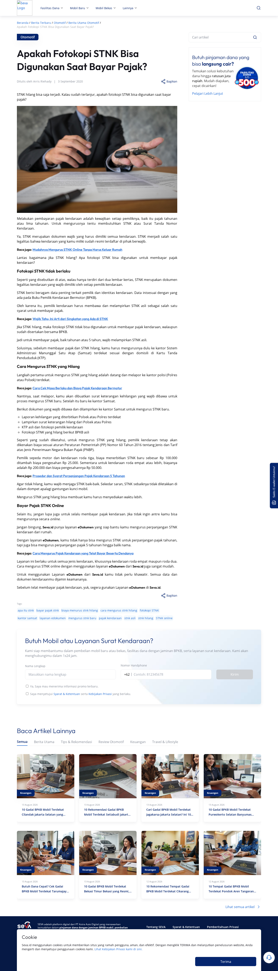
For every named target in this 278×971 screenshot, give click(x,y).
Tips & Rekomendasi (76, 742)
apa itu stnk (26, 610)
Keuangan (138, 742)
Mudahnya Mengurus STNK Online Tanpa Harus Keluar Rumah (77, 249)
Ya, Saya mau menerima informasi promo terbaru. (64, 686)
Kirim (235, 674)
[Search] (255, 37)
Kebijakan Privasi (100, 694)
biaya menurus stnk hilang (79, 610)
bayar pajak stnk (47, 610)
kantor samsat (27, 618)
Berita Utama (44, 742)
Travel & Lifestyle (165, 742)
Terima (225, 961)
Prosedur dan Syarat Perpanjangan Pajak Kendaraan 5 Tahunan (79, 476)
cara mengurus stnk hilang (119, 610)
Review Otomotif (111, 742)
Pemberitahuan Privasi (223, 927)
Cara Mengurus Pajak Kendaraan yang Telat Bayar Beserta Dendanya (83, 553)
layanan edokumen (53, 618)
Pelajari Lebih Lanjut (207, 93)
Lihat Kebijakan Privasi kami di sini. (118, 949)
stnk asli (130, 618)
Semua (22, 742)
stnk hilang (145, 618)
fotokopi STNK (149, 610)
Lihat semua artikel (240, 907)
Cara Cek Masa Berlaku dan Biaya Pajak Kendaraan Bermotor (77, 388)
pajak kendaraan (110, 618)
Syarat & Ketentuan (67, 694)
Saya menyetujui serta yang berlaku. (80, 694)
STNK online (164, 618)
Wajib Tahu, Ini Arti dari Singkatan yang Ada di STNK (70, 319)
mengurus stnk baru (82, 618)
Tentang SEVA (155, 927)
